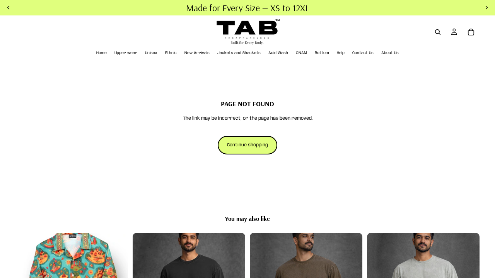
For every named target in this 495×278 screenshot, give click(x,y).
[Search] (437, 32)
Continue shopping (247, 144)
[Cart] (471, 32)
